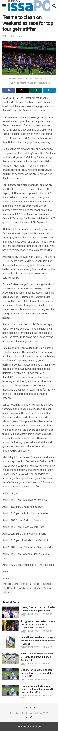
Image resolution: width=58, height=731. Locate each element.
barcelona (26, 584)
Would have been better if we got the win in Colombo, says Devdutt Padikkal (38, 640)
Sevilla (37, 588)
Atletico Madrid (11, 584)
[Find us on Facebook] (27, 717)
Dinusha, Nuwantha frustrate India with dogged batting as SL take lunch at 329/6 (37, 689)
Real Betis (46, 584)
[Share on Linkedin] (49, 90)
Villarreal (8, 592)
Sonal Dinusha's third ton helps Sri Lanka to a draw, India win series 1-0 (37, 656)
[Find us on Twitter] (31, 717)
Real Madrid (9, 588)
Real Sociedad (24, 588)
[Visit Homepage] (29, 6)
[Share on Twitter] (22, 90)
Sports (5, 578)
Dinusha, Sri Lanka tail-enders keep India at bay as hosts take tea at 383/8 (37, 673)
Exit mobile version (29, 726)
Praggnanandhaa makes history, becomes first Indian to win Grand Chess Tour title (38, 624)
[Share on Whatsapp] (35, 90)
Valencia (47, 588)
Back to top (29, 708)
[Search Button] (54, 6)
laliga (36, 584)
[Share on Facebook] (8, 90)
